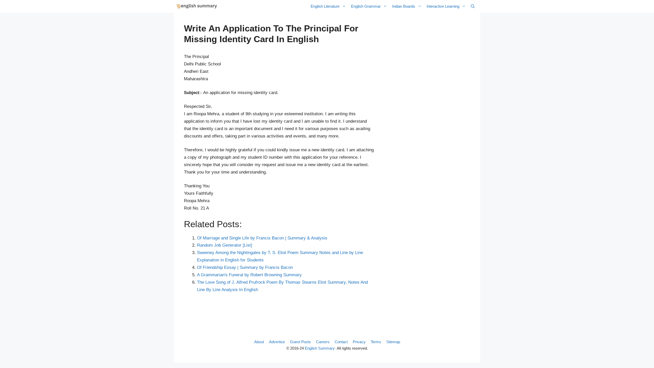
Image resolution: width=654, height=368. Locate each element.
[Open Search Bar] (472, 6)
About (259, 342)
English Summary (320, 348)
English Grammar (366, 6)
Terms (376, 342)
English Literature (325, 6)
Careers (323, 342)
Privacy (359, 342)
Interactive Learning (443, 6)
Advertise (277, 342)
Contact (341, 342)
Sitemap (393, 342)
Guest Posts (300, 342)
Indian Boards (403, 6)
